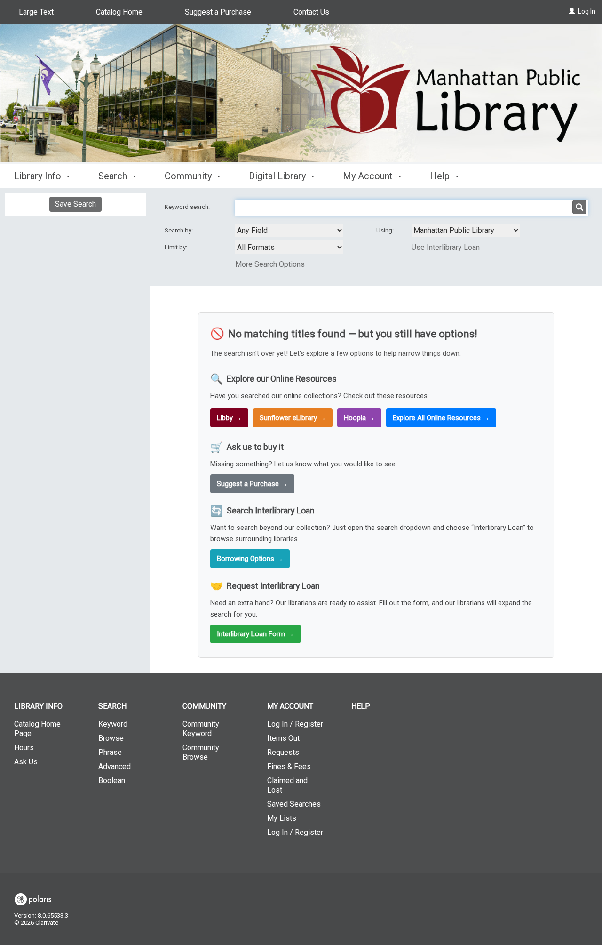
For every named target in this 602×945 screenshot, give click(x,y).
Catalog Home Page (37, 729)
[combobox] (289, 230)
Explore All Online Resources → (441, 418)
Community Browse (200, 752)
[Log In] (572, 11)
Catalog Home (119, 12)
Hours (24, 747)
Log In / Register (295, 724)
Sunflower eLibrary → (293, 418)
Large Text (36, 12)
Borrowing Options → (250, 558)
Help (360, 706)
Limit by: (177, 247)
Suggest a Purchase (218, 12)
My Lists (281, 818)
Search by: (179, 230)
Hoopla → (359, 418)
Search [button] (113, 176)
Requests (283, 752)
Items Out (283, 738)
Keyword (112, 724)
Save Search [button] (75, 204)
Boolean (111, 780)
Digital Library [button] (278, 176)
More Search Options (270, 264)
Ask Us (26, 761)
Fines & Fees (289, 766)
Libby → (229, 418)
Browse (111, 738)
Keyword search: (188, 206)
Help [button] (441, 176)
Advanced (114, 766)
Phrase (110, 752)
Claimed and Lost (287, 785)
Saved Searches (294, 804)
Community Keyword (200, 729)
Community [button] (189, 176)
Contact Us (311, 12)
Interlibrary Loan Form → (255, 634)
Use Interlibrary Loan (446, 247)
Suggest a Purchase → (252, 484)
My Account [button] (369, 176)
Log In (586, 11)
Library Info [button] (38, 176)
